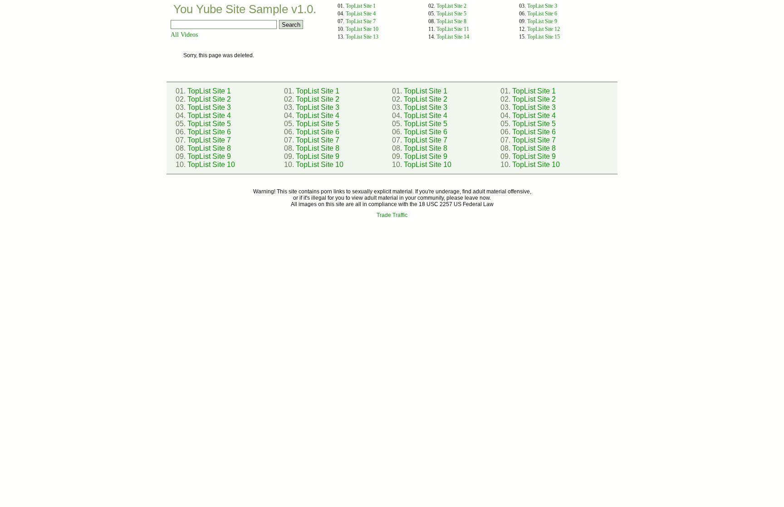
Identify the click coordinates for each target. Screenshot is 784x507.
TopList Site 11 (452, 29)
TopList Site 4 (361, 13)
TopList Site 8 (451, 21)
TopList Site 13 (362, 37)
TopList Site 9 (542, 21)
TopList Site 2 (451, 6)
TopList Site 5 (451, 13)
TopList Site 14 (452, 37)
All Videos (184, 34)
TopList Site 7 (361, 21)
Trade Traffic (392, 215)
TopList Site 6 (542, 13)
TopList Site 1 (361, 6)
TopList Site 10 (362, 29)
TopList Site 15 (543, 37)
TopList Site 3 (542, 6)
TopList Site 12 (543, 29)
